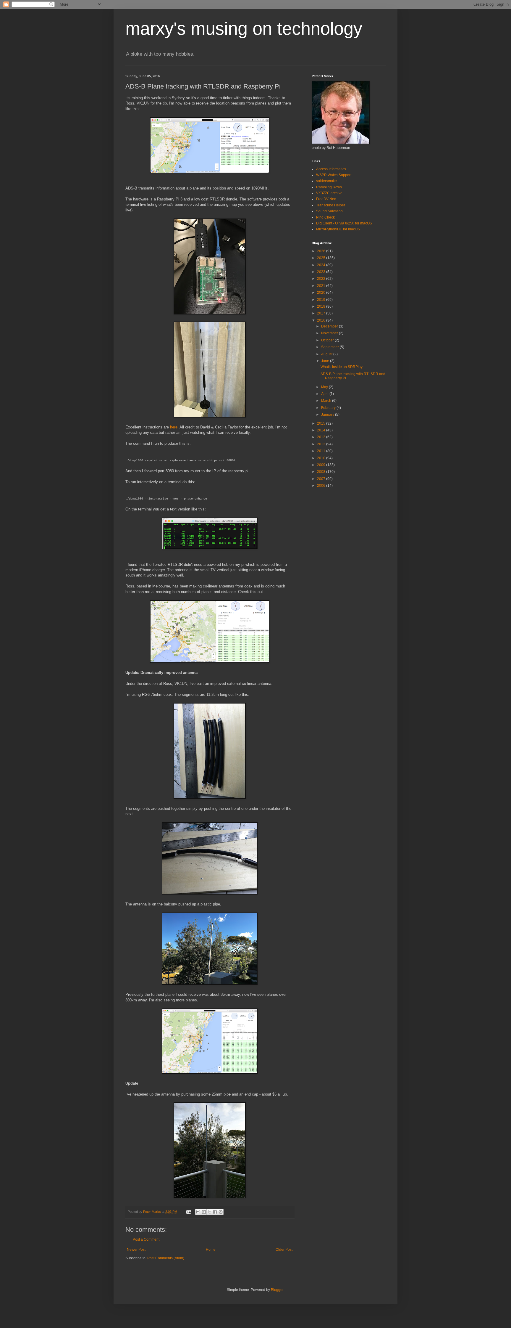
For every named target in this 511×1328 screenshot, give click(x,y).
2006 (321, 486)
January (328, 414)
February (329, 408)
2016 (321, 320)
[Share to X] (209, 1212)
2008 (321, 472)
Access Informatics (331, 169)
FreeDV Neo (326, 199)
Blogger (277, 1290)
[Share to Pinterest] (221, 1212)
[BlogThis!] (204, 1212)
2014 (321, 430)
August (327, 354)
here (173, 427)
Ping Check (325, 217)
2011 (321, 451)
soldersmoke (326, 181)
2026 (321, 251)
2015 (321, 423)
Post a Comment (146, 1239)
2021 (321, 286)
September (330, 347)
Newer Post (136, 1249)
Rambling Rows (329, 187)
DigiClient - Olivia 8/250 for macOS (344, 223)
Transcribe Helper (330, 205)
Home (211, 1249)
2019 (321, 300)
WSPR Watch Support (333, 175)
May (325, 387)
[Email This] (198, 1212)
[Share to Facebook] (215, 1212)
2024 (321, 265)
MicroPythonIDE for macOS (338, 229)
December (330, 326)
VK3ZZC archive (329, 193)
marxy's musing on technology (243, 28)
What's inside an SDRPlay (342, 367)
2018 (321, 306)
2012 (321, 444)
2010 (321, 458)
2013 (321, 437)
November (330, 333)
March (326, 401)
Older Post (284, 1249)
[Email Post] (188, 1211)
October (328, 340)
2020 (321, 292)
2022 (321, 279)
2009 (321, 465)
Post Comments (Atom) (165, 1258)
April (325, 394)
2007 (321, 479)
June (325, 361)
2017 (321, 313)
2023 (321, 272)
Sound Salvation (329, 211)
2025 (321, 258)
